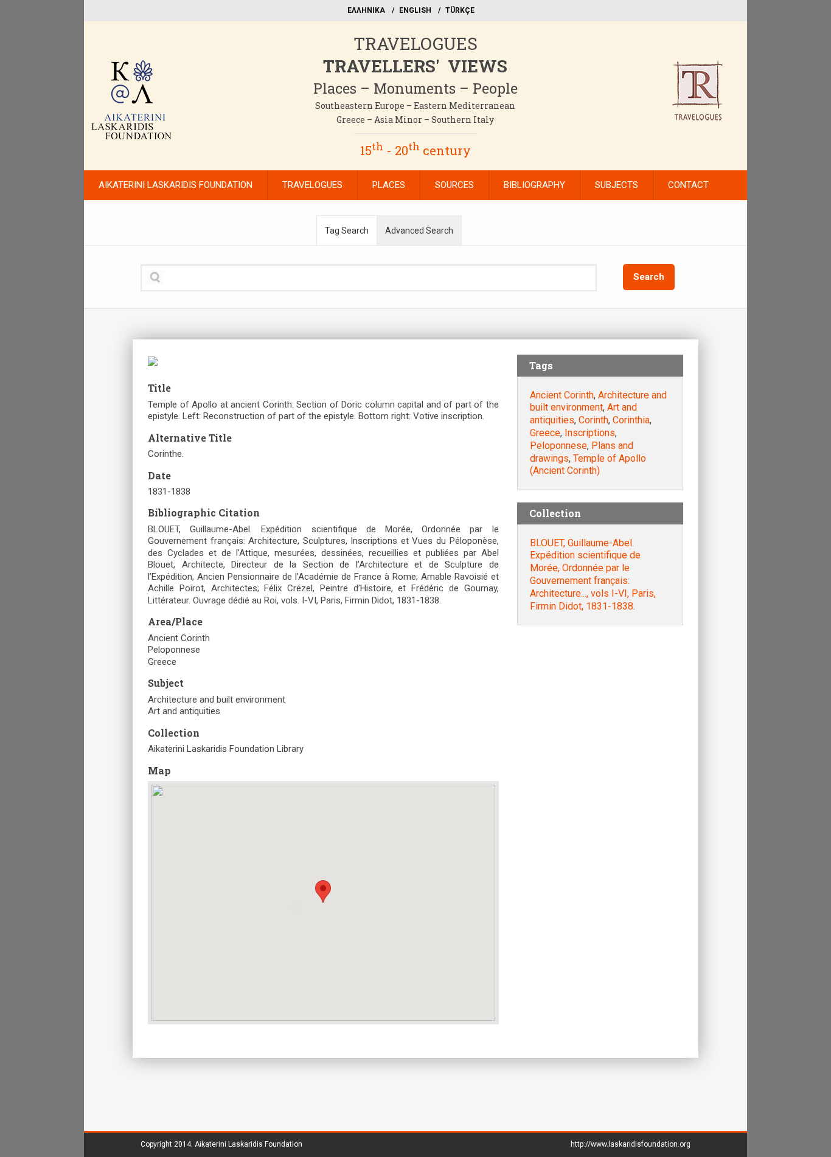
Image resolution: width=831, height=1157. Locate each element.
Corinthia (631, 420)
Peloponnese (558, 445)
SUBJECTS (616, 184)
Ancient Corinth (562, 395)
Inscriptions (590, 433)
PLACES (388, 184)
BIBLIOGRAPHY (534, 184)
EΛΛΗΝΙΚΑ (366, 10)
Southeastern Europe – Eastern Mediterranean (415, 105)
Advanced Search (419, 230)
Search (648, 276)
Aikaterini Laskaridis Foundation (248, 1144)
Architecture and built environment (598, 401)
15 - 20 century (415, 150)
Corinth (593, 420)
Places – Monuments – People (415, 88)
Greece (545, 433)
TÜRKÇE (460, 10)
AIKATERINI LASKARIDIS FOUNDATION (175, 184)
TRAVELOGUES (415, 43)
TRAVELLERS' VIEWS (415, 66)
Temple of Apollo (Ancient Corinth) (588, 465)
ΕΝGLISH (415, 10)
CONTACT (688, 184)
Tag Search (347, 230)
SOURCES (454, 184)
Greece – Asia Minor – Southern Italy (415, 119)
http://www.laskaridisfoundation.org (630, 1144)
